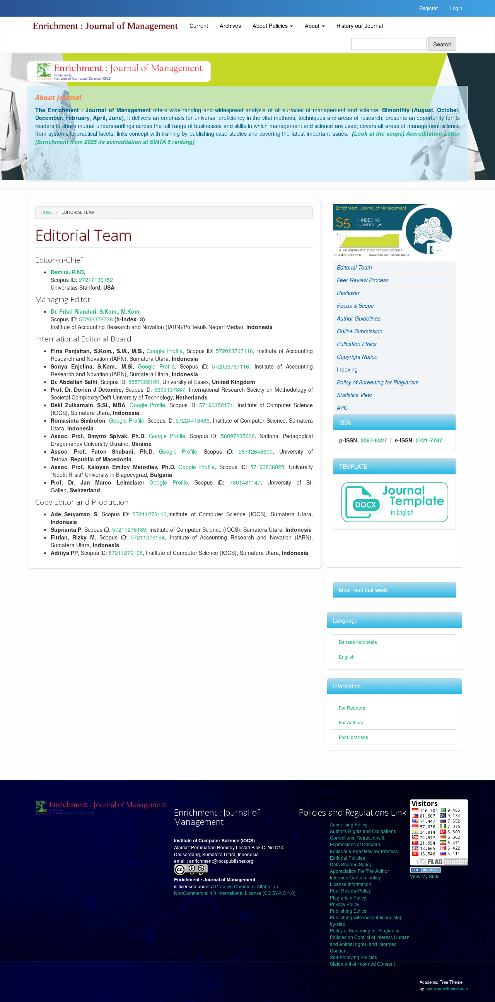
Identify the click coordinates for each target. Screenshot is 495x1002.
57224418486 (193, 420)
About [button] (313, 25)
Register (428, 8)
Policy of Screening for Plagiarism (365, 930)
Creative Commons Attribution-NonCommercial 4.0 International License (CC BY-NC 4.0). (235, 889)
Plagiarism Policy (348, 897)
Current (198, 25)
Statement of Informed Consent (362, 963)
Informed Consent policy (355, 877)
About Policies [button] (271, 25)
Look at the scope (378, 133)
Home (47, 212)
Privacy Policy (344, 904)
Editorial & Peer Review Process (364, 851)
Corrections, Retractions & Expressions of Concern (357, 840)
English (347, 656)
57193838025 (267, 467)
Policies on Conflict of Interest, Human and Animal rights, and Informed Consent (370, 943)
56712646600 (256, 451)
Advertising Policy (348, 824)
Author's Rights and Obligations (363, 831)
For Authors (351, 722)
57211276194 (148, 537)
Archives (230, 25)
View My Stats (424, 876)
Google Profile (164, 351)
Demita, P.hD (67, 272)
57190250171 (216, 405)
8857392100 (143, 382)
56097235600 (238, 436)
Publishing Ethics (348, 910)
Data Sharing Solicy (351, 864)
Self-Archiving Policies (353, 957)
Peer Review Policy (350, 890)
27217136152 (96, 279)
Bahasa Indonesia (358, 641)
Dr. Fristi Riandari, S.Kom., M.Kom (95, 311)
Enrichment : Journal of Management (105, 25)
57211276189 (129, 529)
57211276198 (126, 552)
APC (342, 407)
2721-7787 (429, 440)
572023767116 (234, 351)
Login (456, 8)
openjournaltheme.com (446, 988)
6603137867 (169, 389)
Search (442, 44)
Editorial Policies (347, 857)
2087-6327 (373, 440)
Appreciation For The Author (359, 870)
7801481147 (245, 482)
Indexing (347, 369)
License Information (350, 884)
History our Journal (359, 25)
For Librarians (353, 737)
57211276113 (150, 514)
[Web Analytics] (425, 868)
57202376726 (96, 319)
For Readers (352, 707)
